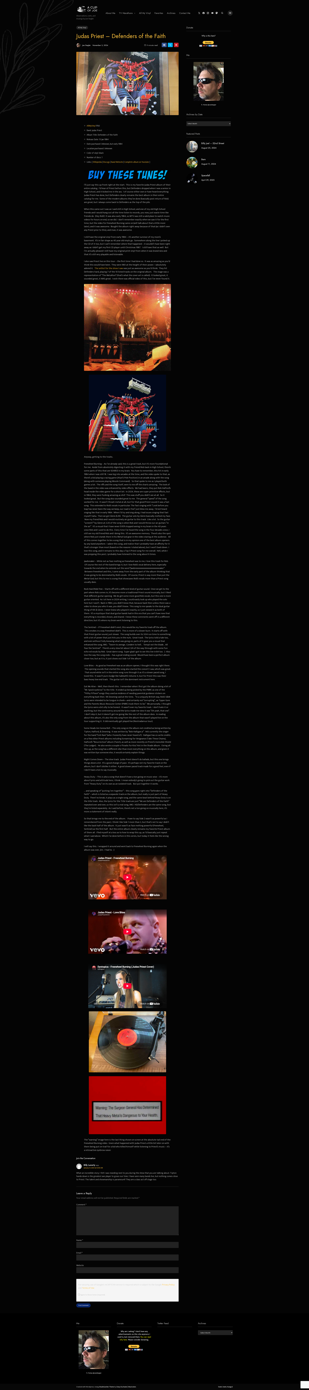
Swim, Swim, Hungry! (225, 1386)
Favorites (158, 13)
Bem (203, 159)
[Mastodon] (217, 13)
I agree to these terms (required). (92, 1294)
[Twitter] (199, 13)
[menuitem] (110, 13)
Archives (171, 13)
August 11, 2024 (208, 163)
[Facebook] (204, 13)
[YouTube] (212, 13)
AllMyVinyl (91, 126)
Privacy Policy (168, 1285)
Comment (81, 1205)
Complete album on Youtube (136, 162)
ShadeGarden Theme (106, 1386)
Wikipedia (97, 162)
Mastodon (132, 1386)
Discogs (106, 162)
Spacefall (205, 175)
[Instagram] (208, 13)
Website (80, 1265)
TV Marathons (126, 13)
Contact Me (184, 13)
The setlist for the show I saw (109, 268)
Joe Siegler (86, 45)
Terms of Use (88, 1288)
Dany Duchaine (122, 1386)
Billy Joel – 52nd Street (212, 143)
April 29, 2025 (207, 180)
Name (79, 1240)
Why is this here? (209, 36)
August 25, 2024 (208, 147)
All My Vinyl (145, 13)
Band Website (117, 162)
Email (79, 1253)
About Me (110, 13)
